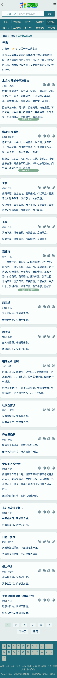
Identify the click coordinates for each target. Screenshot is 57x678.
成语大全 (40, 21)
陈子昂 (11, 571)
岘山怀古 (7, 566)
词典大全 (28, 21)
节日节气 (28, 27)
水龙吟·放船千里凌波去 (15, 81)
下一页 (22, 631)
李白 (10, 600)
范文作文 (17, 27)
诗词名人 (51, 21)
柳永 (10, 366)
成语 (35, 666)
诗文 (13, 36)
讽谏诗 (6, 251)
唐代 (4, 410)
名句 (13, 666)
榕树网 (26, 674)
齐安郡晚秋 (8, 434)
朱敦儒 (11, 85)
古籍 (2, 666)
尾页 (35, 631)
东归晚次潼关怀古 (12, 508)
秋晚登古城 (8, 405)
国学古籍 (6, 27)
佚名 (10, 188)
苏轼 (10, 307)
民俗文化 (51, 27)
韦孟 (10, 256)
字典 (24, 666)
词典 (29, 666)
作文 (50, 666)
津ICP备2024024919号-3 (43, 674)
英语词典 (40, 27)
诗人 (8, 666)
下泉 (4, 222)
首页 (6, 21)
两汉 (4, 188)
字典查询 (17, 21)
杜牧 (10, 439)
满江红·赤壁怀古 (11, 132)
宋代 (4, 85)
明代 (4, 542)
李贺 (10, 468)
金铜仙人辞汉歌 (11, 464)
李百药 (11, 410)
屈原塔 (6, 303)
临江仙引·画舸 (10, 361)
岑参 (10, 512)
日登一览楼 (8, 537)
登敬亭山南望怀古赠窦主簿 (18, 596)
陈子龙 (11, 542)
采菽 (4, 183)
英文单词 (42, 666)
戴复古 (11, 136)
